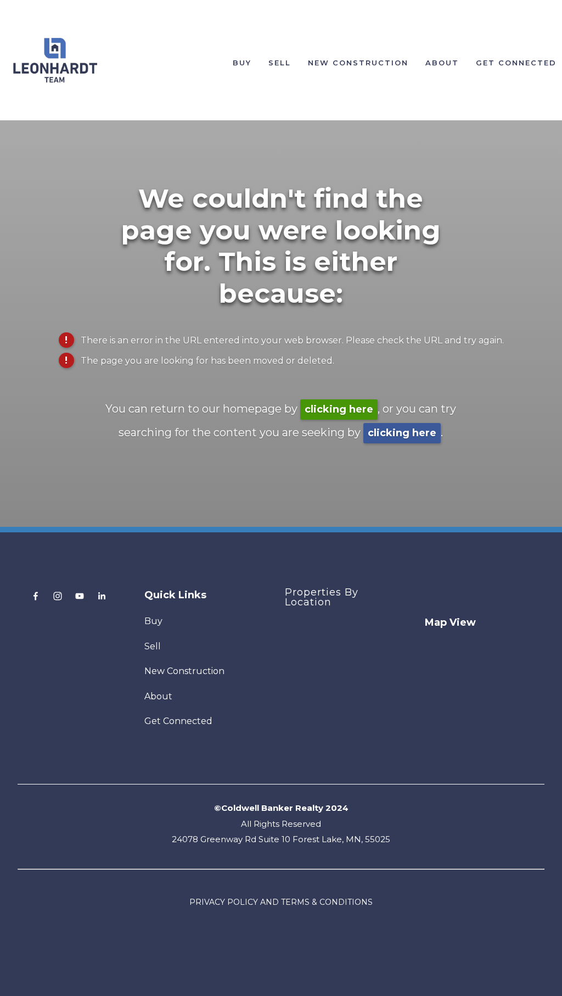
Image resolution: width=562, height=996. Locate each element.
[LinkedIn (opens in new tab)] (101, 596)
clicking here (339, 409)
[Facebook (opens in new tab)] (35, 596)
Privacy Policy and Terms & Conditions (281, 902)
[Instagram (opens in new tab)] (57, 596)
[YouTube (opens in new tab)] (79, 596)
